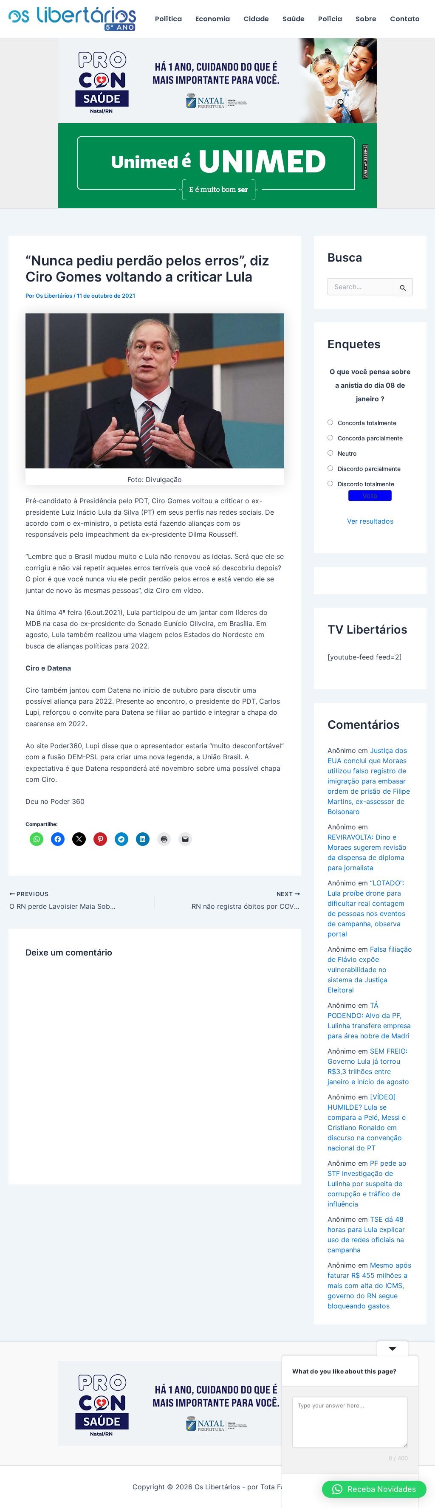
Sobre (366, 19)
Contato (405, 19)
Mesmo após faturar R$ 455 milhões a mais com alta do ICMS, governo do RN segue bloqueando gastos (369, 1285)
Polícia (330, 19)
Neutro (347, 453)
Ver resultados (370, 521)
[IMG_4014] (217, 80)
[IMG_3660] (217, 165)
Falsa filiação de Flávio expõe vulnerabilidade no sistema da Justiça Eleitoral (370, 969)
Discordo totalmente (366, 484)
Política (168, 19)
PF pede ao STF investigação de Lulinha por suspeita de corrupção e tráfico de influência (367, 1183)
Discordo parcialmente (369, 468)
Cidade (256, 19)
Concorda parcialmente (370, 438)
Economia (212, 19)
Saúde (293, 19)
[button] (374, 1489)
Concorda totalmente (367, 422)
